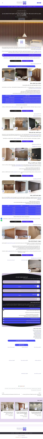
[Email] (22, 386)
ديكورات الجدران (21, 12)
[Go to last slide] (41, 410)
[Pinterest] (20, 386)
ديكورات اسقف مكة (35, 146)
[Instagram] (37, 2)
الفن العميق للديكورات (29, 6)
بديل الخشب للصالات (28, 388)
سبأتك (21, 437)
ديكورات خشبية (18, 12)
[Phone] (1, 218)
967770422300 (18, 437)
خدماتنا (24, 6)
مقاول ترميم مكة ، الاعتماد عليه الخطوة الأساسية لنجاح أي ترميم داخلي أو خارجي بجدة (32, 394)
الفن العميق (39, 388)
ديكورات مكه (6, 388)
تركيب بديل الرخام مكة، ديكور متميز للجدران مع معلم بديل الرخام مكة (11, 394)
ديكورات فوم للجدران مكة (19, 66)
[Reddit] (23, 386)
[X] (39, 2)
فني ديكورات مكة (39, 390)
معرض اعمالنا (20, 6)
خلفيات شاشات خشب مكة (34, 63)
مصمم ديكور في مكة (33, 390)
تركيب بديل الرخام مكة (35, 144)
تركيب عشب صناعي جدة (19, 340)
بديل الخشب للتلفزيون (34, 388)
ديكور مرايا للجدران (35, 224)
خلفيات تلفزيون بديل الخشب (12, 388)
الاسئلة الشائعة (16, 6)
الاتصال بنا (17, 138)
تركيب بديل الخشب (23, 388)
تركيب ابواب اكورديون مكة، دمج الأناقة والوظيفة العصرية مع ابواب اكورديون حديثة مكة (22, 413)
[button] (34, 74)
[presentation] (35, 406)
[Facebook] (40, 2)
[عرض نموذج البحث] (2, 2)
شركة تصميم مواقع (24, 437)
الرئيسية (34, 6)
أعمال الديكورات (19, 10)
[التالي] (1, 410)
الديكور (35, 52)
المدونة (12, 6)
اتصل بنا (9, 6)
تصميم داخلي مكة (18, 388)
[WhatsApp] (19, 386)
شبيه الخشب (39, 198)
